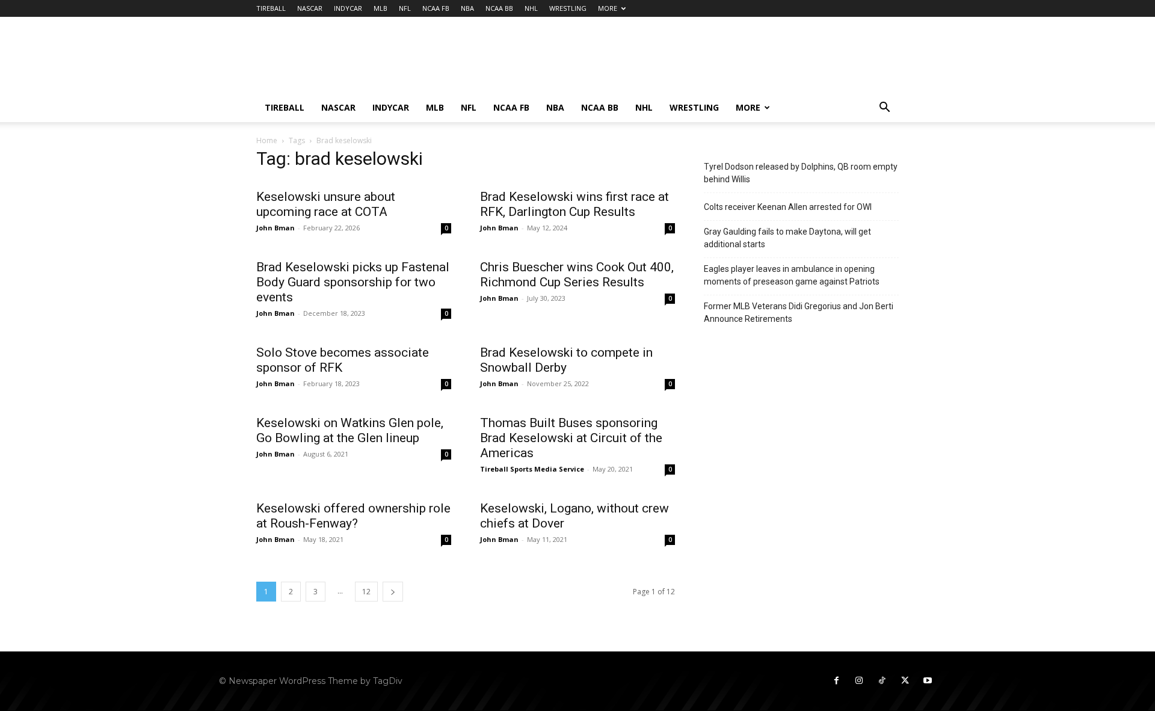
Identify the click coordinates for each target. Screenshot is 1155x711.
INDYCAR (348, 8)
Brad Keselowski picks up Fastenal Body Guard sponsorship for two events (352, 282)
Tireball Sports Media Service (532, 468)
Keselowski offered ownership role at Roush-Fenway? (353, 516)
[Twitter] (904, 681)
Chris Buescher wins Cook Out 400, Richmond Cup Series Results (577, 274)
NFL (405, 8)
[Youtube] (927, 681)
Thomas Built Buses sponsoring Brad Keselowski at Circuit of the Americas (571, 438)
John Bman (275, 227)
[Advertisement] (680, 61)
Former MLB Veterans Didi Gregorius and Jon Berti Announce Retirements (798, 312)
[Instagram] (859, 681)
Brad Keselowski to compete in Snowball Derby (566, 360)
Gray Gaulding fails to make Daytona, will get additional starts (787, 238)
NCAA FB (435, 8)
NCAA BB (499, 8)
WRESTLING (568, 8)
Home (266, 140)
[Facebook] (836, 681)
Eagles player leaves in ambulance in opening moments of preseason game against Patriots (791, 275)
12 (366, 591)
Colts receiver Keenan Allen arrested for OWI (788, 207)
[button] (884, 108)
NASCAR (309, 8)
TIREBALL (271, 8)
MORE (607, 8)
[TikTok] (881, 681)
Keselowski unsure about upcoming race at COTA (325, 204)
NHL (531, 8)
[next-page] (393, 592)
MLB (380, 8)
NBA (467, 8)
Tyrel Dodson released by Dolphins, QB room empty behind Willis (801, 173)
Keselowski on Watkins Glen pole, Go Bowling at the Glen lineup (349, 430)
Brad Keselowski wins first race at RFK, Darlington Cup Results (574, 204)
